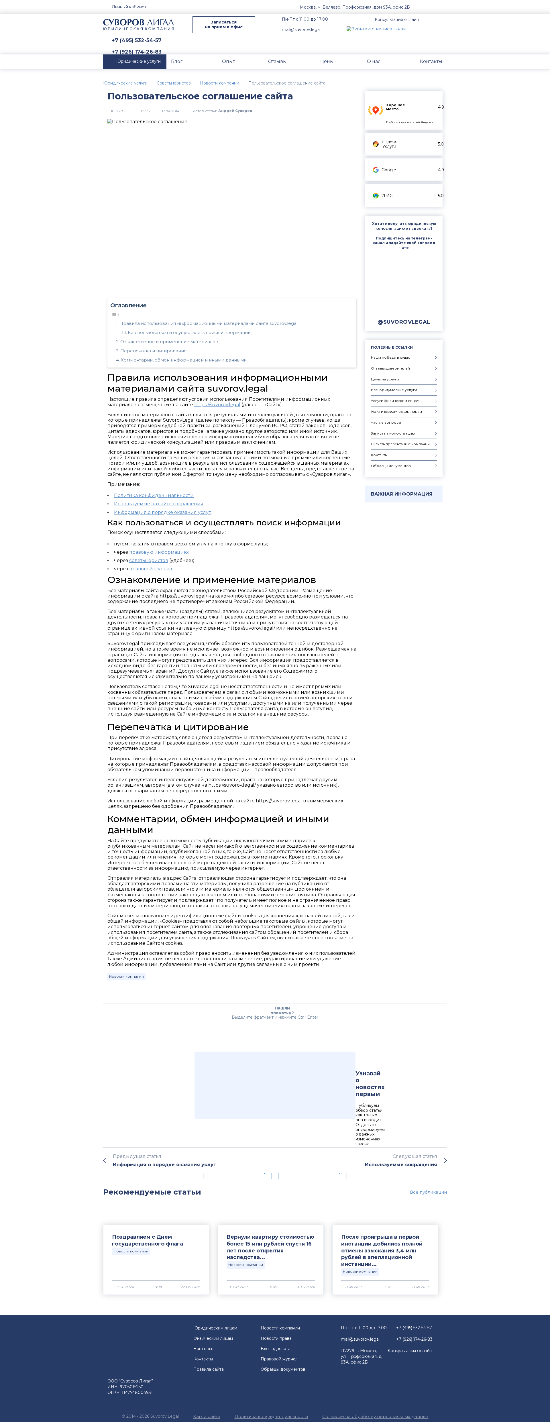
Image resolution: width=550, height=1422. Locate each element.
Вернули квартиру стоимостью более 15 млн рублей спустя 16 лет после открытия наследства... (270, 1247)
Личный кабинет (129, 6)
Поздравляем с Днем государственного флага (147, 1240)
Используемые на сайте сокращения (158, 503)
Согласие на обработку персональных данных (375, 1416)
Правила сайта (208, 1369)
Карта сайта (206, 1416)
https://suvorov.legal (217, 404)
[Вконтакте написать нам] (376, 28)
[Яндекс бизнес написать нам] (442, 28)
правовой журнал (150, 568)
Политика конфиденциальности (154, 495)
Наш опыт (203, 1348)
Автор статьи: (222, 111)
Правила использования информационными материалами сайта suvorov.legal (208, 323)
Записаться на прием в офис (224, 24)
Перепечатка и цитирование (153, 350)
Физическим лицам (213, 1338)
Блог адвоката (275, 1348)
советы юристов (148, 560)
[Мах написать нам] (415, 28)
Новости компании (126, 976)
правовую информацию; (159, 552)
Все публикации (428, 1192)
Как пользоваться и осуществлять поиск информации (189, 332)
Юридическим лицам (215, 1328)
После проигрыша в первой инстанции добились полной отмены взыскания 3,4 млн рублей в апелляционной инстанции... (382, 1251)
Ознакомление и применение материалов (169, 341)
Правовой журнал (279, 1359)
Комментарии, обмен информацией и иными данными (184, 360)
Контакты (203, 1359)
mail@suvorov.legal (301, 29)
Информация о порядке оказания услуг (162, 512)
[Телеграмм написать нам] (429, 28)
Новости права (276, 1338)
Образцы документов (283, 1369)
